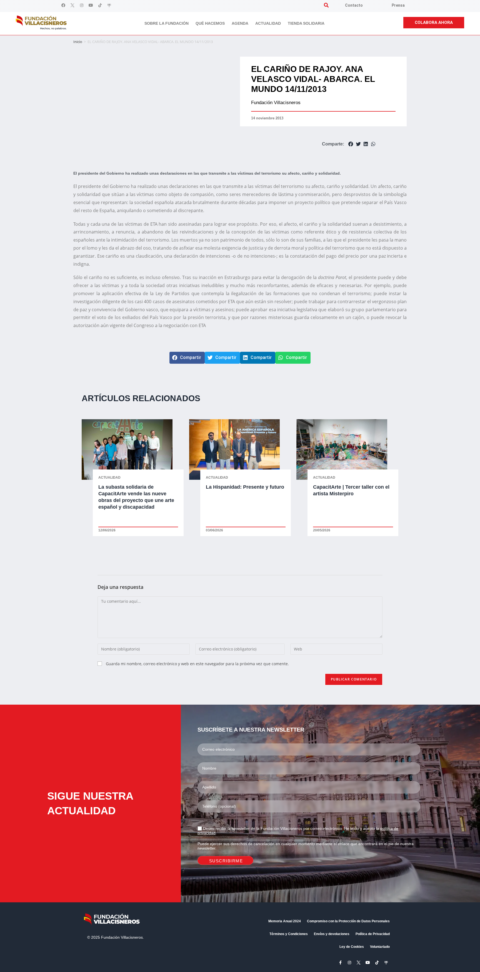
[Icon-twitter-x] (72, 5)
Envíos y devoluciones (331, 934)
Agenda (240, 23)
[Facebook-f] (340, 962)
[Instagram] (82, 5)
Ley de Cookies (351, 947)
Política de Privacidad (373, 934)
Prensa (398, 5)
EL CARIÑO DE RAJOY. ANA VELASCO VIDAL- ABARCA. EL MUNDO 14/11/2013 (313, 79)
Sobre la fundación (166, 23)
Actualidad (268, 23)
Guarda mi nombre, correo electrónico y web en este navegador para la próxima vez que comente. (197, 663)
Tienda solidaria (306, 23)
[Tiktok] (100, 5)
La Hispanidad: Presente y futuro (245, 487)
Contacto (354, 5)
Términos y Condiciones (288, 934)
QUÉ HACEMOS (210, 23)
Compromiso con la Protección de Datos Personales (348, 921)
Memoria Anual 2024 (284, 921)
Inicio (77, 41)
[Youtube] (91, 5)
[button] (326, 5)
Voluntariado (380, 947)
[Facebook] (63, 5)
